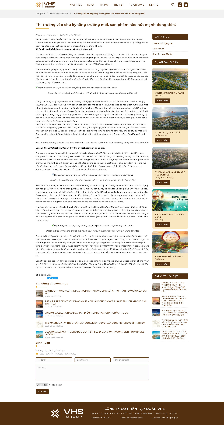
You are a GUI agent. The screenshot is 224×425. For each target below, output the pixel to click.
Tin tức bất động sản (58, 14)
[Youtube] (186, 4)
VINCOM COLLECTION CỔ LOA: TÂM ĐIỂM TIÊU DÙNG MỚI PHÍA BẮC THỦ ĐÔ (86, 313)
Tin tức (104, 5)
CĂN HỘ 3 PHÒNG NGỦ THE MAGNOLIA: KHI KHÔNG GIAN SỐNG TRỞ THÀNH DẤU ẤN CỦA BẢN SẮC (174, 287)
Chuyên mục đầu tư (162, 54)
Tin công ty (158, 48)
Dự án (90, 5)
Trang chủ (40, 14)
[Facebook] (180, 4)
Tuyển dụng (136, 5)
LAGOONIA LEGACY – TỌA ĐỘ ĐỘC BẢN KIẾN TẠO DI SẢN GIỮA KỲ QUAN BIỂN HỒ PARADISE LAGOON (174, 335)
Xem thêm (162, 100)
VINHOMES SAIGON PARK (169, 93)
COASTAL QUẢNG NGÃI (168, 132)
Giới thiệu (76, 5)
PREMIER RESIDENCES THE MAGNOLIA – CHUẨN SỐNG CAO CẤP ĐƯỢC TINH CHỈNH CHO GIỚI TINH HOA (174, 300)
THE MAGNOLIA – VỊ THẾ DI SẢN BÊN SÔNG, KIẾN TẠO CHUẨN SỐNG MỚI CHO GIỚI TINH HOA (95, 323)
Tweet (54, 278)
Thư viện (119, 5)
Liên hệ (153, 5)
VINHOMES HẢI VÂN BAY (169, 256)
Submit (42, 391)
